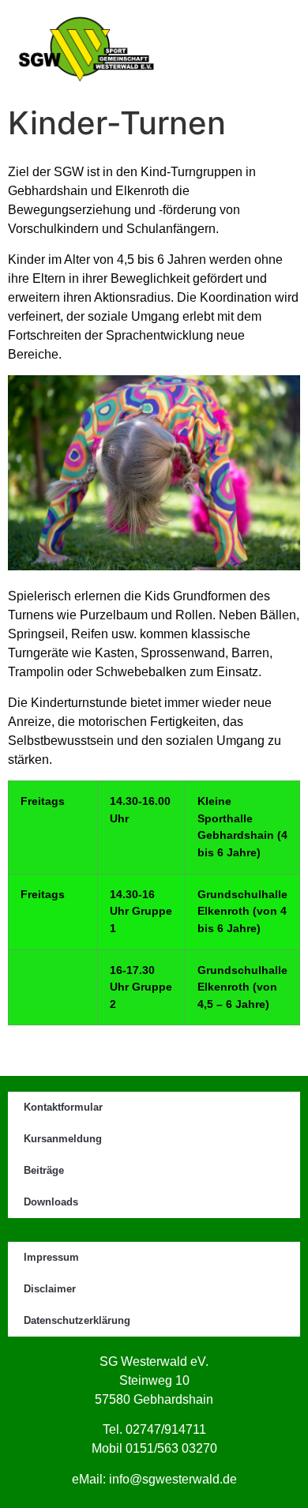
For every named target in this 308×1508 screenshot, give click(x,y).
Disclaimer (50, 1289)
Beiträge (44, 1170)
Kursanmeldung (63, 1139)
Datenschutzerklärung (77, 1320)
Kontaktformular (63, 1107)
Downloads (51, 1202)
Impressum (51, 1257)
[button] (238, 49)
